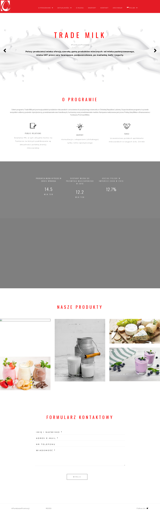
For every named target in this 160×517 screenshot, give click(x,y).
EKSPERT (80, 135)
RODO (49, 508)
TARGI (126, 134)
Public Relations (33, 133)
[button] (80, 301)
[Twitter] (147, 508)
